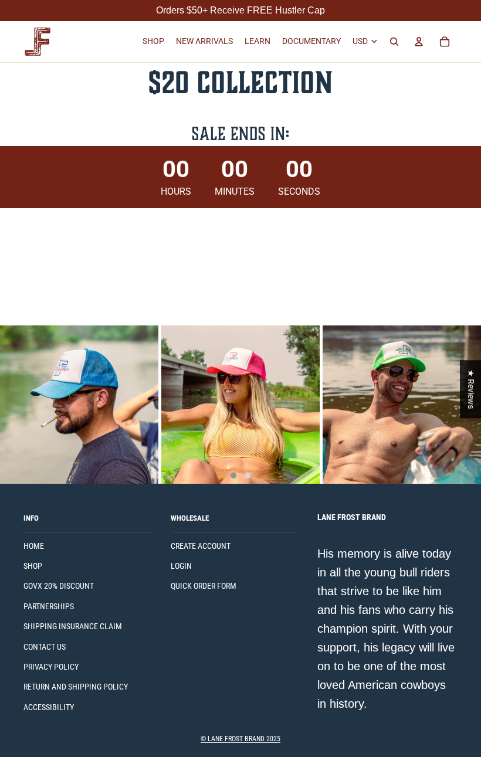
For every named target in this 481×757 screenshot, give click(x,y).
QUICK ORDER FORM (203, 585)
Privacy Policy (51, 666)
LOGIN (181, 566)
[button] (233, 475)
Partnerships (48, 606)
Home (33, 546)
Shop (32, 566)
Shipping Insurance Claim (72, 626)
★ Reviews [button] (471, 389)
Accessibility (48, 707)
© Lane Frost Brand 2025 (240, 739)
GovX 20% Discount (58, 585)
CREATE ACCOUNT (201, 546)
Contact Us (44, 646)
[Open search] (394, 42)
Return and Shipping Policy (75, 686)
